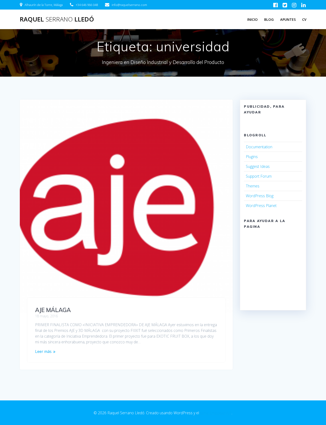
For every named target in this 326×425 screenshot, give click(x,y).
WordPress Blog (259, 195)
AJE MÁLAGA (53, 309)
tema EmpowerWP (215, 412)
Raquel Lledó (57, 19)
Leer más (43, 351)
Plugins (252, 156)
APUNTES (288, 19)
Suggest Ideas (258, 166)
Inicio (252, 19)
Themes (252, 186)
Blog (269, 19)
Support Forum (259, 176)
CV (304, 19)
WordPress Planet (261, 205)
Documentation (259, 146)
